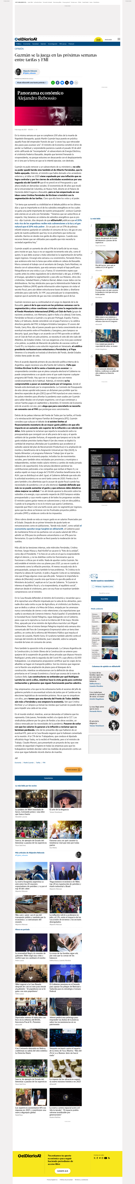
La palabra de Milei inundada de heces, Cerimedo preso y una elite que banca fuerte (30, 811)
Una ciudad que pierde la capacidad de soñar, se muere (106, 345)
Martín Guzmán (29, 762)
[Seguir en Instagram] (102, 1158)
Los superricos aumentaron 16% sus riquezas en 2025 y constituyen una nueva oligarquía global (30, 1110)
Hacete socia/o (98, 40)
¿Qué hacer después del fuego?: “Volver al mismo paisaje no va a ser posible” (96, 642)
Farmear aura (74, 2)
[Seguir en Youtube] (105, 1158)
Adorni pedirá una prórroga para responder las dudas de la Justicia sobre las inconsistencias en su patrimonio (64, 1021)
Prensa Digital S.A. (52, 1180)
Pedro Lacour (19, 960)
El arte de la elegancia (59, 809)
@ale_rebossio (22, 855)
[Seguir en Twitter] (95, 1158)
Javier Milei (30, 2)
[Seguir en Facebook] (97, 1158)
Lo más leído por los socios (26, 786)
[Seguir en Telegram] (100, 1158)
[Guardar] (76, 83)
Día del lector (96, 2)
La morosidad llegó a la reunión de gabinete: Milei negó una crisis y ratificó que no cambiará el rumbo (30, 955)
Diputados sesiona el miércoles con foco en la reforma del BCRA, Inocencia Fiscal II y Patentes (30, 1019)
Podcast (71, 44)
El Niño (79, 2)
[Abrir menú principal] (119, 39)
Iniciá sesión (108, 39)
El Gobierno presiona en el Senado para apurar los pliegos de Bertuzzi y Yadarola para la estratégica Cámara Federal (65, 987)
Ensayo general (66, 2)
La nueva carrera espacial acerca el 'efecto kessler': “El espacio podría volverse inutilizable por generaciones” (65, 1111)
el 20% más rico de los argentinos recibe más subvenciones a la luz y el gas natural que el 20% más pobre (48, 223)
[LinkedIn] (71, 83)
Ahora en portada (22, 929)
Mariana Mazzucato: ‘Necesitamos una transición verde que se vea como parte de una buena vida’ (96, 618)
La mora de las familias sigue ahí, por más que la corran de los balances (64, 955)
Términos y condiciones (81, 1180)
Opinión (43, 44)
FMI (44, 762)
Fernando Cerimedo (47, 2)
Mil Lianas (62, 44)
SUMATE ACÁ (62, 1171)
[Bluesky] (62, 83)
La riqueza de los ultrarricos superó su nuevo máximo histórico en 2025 (65, 1080)
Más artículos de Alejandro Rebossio (29, 853)
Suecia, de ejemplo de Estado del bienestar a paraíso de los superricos (31, 841)
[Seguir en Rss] (109, 1158)
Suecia (91, 2)
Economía (26, 44)
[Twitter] (67, 83)
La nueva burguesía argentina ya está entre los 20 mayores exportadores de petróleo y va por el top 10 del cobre (31, 885)
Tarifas (38, 762)
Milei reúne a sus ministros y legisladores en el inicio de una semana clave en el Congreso (106, 319)
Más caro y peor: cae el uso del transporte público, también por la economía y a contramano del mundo (30, 918)
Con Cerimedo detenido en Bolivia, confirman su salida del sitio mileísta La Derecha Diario (31, 1050)
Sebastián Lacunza (21, 817)
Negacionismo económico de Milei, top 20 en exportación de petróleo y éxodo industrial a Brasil (65, 884)
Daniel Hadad (85, 2)
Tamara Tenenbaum (56, 812)
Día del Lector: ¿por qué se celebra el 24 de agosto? (105, 266)
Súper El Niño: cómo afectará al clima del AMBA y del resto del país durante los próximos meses (96, 630)
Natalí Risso (19, 1115)
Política (18, 44)
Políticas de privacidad (66, 1180)
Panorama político (57, 2)
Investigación (52, 44)
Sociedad (35, 44)
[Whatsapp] (53, 83)
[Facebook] (57, 83)
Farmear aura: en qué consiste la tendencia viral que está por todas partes (64, 842)
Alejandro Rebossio (30, 71)
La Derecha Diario (38, 2)
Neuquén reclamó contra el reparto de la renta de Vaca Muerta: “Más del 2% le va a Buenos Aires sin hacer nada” (66, 1052)
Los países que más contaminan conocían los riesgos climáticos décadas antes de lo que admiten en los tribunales (96, 654)
